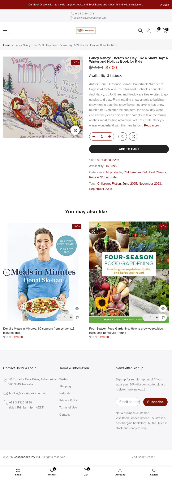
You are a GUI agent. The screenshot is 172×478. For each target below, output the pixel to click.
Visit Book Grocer (143, 457)
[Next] (165, 272)
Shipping (65, 386)
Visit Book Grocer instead (132, 418)
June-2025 (129, 183)
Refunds (64, 393)
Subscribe (155, 402)
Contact (64, 414)
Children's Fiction (109, 183)
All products (114, 172)
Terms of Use (68, 407)
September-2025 (100, 189)
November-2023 (150, 183)
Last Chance (157, 172)
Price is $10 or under (103, 177)
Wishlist (64, 379)
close (8, 5)
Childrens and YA (135, 172)
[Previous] (6, 272)
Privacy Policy (68, 400)
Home (6, 45)
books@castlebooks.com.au (90, 17)
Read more (151, 125)
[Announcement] (86, 5)
